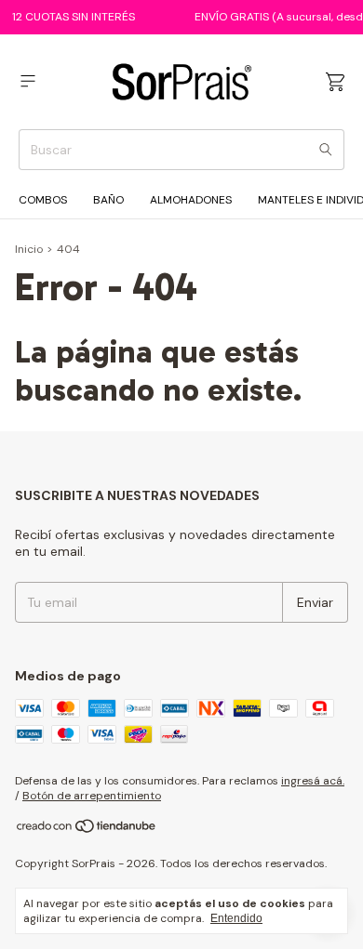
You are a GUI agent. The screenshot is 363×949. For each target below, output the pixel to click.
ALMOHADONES (191, 199)
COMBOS (43, 199)
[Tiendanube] (87, 830)
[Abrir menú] (28, 81)
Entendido (236, 918)
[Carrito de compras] (335, 82)
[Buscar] (325, 149)
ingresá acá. (312, 780)
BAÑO (108, 199)
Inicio (29, 249)
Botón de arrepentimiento (91, 795)
